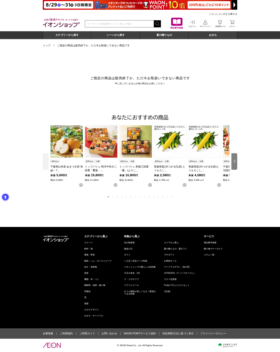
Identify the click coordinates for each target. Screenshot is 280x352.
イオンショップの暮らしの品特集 (140, 267)
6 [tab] (131, 196)
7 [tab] (135, 196)
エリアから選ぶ (171, 242)
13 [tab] (162, 196)
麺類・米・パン (91, 279)
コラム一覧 (209, 255)
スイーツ (88, 242)
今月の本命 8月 (132, 273)
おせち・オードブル (93, 315)
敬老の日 (128, 249)
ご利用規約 (66, 333)
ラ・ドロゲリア (131, 279)
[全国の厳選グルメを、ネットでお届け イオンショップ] (61, 22)
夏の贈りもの (164, 35)
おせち (213, 35)
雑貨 (86, 303)
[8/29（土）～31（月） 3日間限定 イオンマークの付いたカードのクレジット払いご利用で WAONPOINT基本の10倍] (140, 5)
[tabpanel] (67, 156)
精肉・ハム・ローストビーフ (98, 261)
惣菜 (86, 273)
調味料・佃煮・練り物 (94, 285)
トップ (47, 45)
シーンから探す (116, 35)
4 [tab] (121, 196)
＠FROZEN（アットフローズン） (180, 273)
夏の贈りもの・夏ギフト (175, 249)
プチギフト (169, 255)
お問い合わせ (109, 333)
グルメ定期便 (170, 279)
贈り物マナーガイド (213, 249)
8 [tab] (140, 196)
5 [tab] (126, 196)
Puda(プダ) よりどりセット (177, 285)
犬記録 (167, 291)
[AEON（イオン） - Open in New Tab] (52, 345)
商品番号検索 (210, 242)
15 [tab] (171, 196)
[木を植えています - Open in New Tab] (227, 345)
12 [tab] (158, 196)
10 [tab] (149, 196)
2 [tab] (112, 196)
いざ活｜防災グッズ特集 (135, 261)
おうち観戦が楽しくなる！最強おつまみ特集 (140, 292)
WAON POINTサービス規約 (140, 333)
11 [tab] (153, 196)
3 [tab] (117, 196)
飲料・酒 (88, 249)
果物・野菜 (89, 255)
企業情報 (48, 333)
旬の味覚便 (129, 242)
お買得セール (170, 261)
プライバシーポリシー (213, 333)
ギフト (127, 255)
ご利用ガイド (87, 333)
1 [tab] (108, 196)
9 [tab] (144, 196)
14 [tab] (167, 196)
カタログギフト (91, 309)
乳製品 (87, 291)
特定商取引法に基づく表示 (178, 333)
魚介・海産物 (90, 267)
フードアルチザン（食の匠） (177, 267)
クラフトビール (131, 285)
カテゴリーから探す (67, 35)
